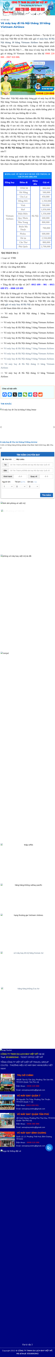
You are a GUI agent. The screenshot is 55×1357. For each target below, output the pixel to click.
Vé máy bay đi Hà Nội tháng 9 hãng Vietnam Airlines (29, 358)
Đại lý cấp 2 (27, 1344)
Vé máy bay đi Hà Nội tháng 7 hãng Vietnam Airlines (29, 348)
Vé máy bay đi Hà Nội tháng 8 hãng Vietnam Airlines (29, 353)
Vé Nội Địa (5, 20)
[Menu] (50, 7)
